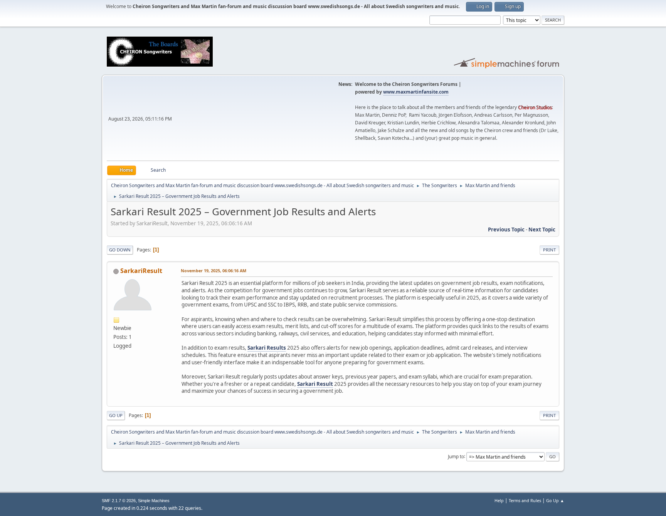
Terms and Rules (525, 500)
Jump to (456, 456)
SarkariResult (141, 270)
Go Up (116, 415)
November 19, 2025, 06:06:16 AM (213, 270)
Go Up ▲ (555, 500)
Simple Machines (154, 500)
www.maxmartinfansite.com (416, 92)
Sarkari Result (315, 383)
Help (499, 500)
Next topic (541, 229)
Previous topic (506, 229)
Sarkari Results (266, 347)
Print (549, 250)
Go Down (120, 250)
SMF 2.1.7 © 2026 (119, 500)
